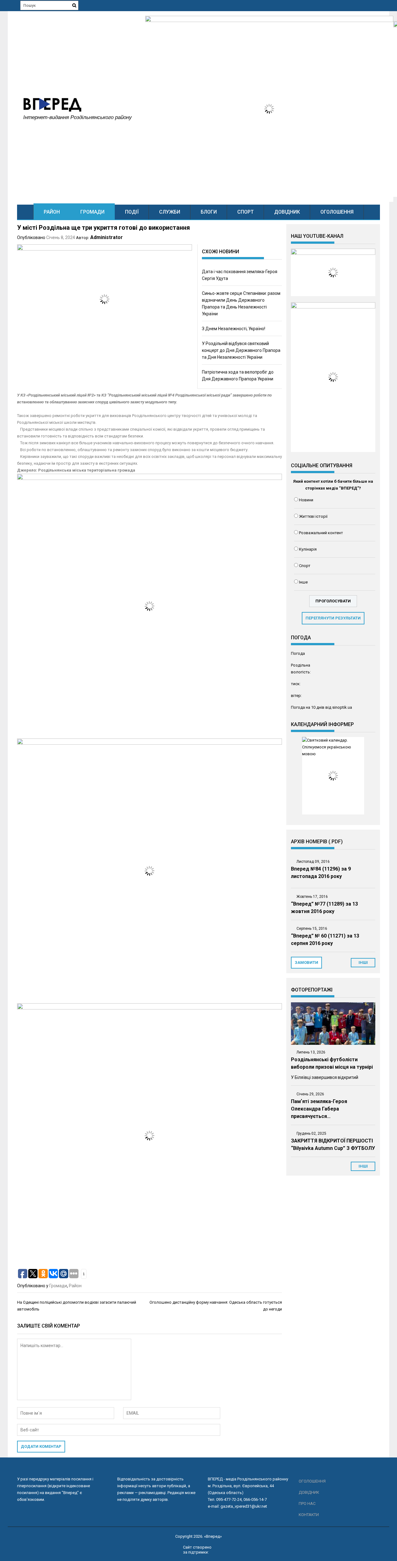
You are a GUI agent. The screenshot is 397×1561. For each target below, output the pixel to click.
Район (52, 212)
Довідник (287, 212)
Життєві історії (313, 516)
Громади (92, 212)
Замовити (306, 962)
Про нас (307, 1503)
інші (363, 962)
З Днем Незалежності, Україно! (233, 328)
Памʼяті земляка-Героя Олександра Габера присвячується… (319, 1108)
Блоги (209, 212)
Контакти (309, 1514)
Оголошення (337, 212)
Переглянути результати (333, 618)
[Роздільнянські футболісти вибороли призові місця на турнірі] (333, 1023)
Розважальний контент (321, 532)
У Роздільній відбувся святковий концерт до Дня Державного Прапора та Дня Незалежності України (241, 350)
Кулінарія (308, 549)
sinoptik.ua (342, 707)
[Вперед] (25, 212)
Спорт (245, 212)
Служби (169, 212)
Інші (363, 1166)
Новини (306, 500)
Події (132, 212)
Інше (303, 582)
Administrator (106, 237)
